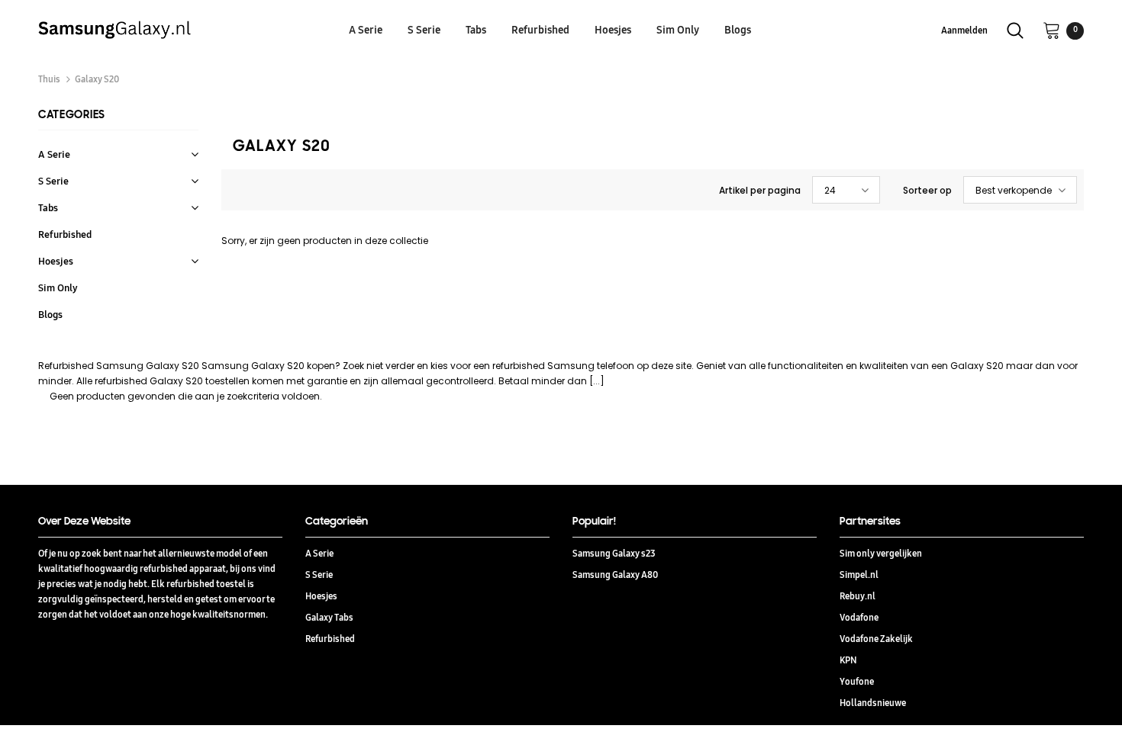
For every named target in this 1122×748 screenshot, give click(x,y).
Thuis (49, 78)
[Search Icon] (1015, 30)
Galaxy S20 (97, 78)
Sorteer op (927, 190)
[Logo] (166, 30)
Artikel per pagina (760, 190)
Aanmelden (964, 30)
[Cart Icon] (1052, 30)
